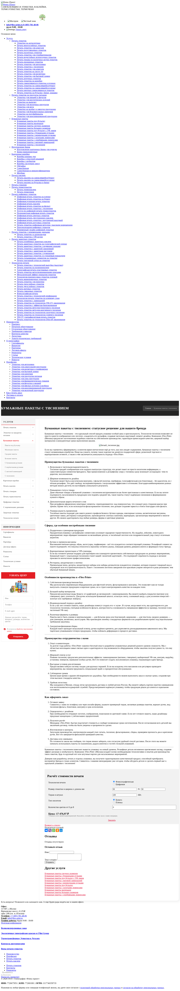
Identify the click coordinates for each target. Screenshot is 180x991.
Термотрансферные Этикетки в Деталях (20, 938)
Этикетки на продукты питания (12, 434)
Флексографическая (124, 782)
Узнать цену (21, 29)
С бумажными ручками (13, 463)
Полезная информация (11, 923)
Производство (12, 954)
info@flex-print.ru (15, 918)
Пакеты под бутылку (12, 445)
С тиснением (9, 476)
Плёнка (118, 802)
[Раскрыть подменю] (32, 427)
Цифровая (120, 784)
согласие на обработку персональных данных (143, 988)
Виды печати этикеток (12, 949)
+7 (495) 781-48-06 (18, 916)
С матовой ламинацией (13, 471)
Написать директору (10, 977)
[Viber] (50, 830)
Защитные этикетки (11, 513)
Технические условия (11, 561)
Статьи (6, 557)
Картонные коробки (11, 481)
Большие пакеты (11, 458)
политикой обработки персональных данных (100, 988)
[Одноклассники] (57, 830)
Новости (6, 566)
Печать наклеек (9, 486)
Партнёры (7, 542)
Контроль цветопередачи (13, 944)
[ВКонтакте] (46, 830)
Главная (148, 408)
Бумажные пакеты (11, 441)
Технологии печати (11, 518)
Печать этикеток (9, 428)
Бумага (118, 800)
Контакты (10, 968)
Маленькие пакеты (12, 450)
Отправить (18, 636)
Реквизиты (7, 552)
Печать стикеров (9, 491)
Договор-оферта (9, 547)
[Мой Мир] (61, 830)
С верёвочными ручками (14, 467)
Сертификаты (8, 532)
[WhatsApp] (53, 830)
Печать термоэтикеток (12, 497)
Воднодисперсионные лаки (14, 928)
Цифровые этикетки (11, 502)
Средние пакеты (11, 454)
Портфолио (11, 956)
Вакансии (7, 537)
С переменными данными (13, 507)
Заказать (112, 820)
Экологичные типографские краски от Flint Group (25, 933)
